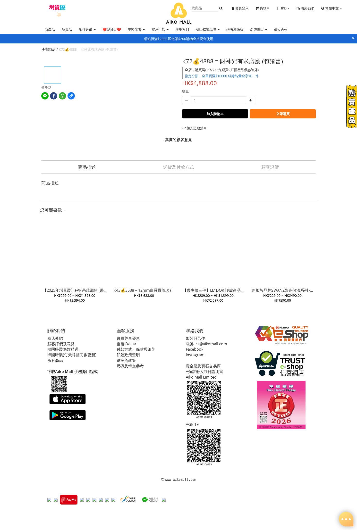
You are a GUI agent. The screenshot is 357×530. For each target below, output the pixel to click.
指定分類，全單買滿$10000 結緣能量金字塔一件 (222, 76)
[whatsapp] (62, 95)
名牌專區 (257, 29)
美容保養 (135, 29)
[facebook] (53, 95)
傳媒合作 (281, 29)
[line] (45, 95)
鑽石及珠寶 (234, 29)
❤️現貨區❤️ (111, 29)
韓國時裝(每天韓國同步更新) (71, 354)
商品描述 (87, 167)
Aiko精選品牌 (206, 29)
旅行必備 (86, 29)
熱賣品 (67, 29)
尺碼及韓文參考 (130, 366)
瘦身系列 (182, 29)
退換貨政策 (126, 360)
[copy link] (71, 95)
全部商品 (49, 49)
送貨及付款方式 (178, 167)
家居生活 (159, 29)
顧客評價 (270, 167)
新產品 (50, 29)
